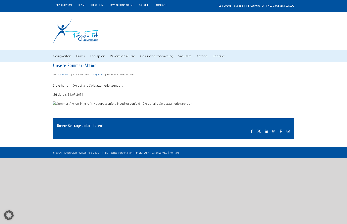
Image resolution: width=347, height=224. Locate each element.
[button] (9, 215)
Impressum (142, 152)
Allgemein (98, 75)
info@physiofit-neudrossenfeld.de (270, 6)
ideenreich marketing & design (82, 152)
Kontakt (174, 152)
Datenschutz (159, 152)
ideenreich (64, 75)
